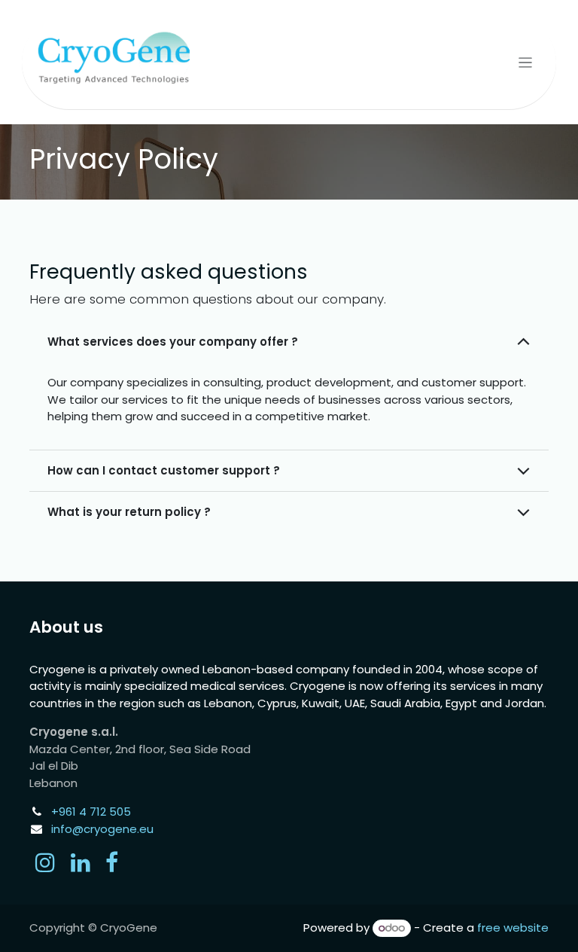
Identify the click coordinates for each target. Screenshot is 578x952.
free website (513, 927)
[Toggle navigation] (526, 62)
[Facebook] (112, 862)
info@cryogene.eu (102, 829)
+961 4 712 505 (91, 811)
